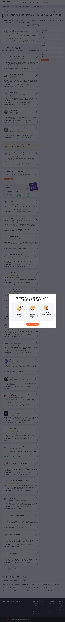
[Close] (54, 295)
